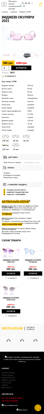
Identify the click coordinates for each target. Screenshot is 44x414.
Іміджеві (5, 385)
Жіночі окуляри (7, 375)
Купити (21, 68)
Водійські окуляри (8, 380)
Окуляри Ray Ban (8, 377)
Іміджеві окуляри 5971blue (33, 261)
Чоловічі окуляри (8, 373)
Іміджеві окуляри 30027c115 (11, 299)
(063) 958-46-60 (7, 394)
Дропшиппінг (7, 387)
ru (23, 3)
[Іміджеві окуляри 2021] (22, 37)
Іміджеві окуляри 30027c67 (11, 261)
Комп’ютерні (6, 382)
